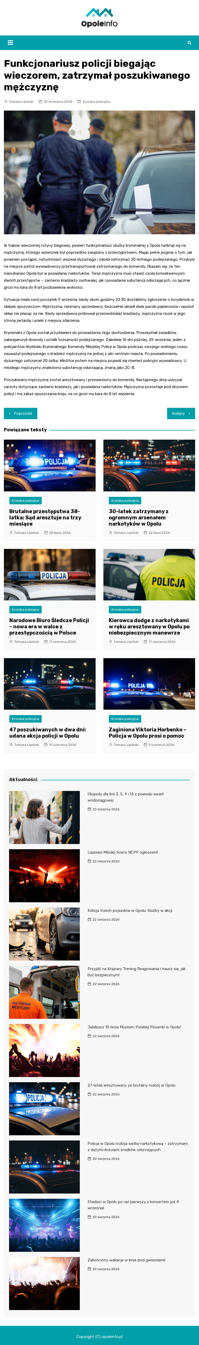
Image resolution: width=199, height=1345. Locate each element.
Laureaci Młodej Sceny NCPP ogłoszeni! (123, 852)
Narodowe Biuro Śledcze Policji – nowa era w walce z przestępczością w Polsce (49, 626)
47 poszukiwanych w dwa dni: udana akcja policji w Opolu (47, 732)
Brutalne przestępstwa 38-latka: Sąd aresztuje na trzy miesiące (45, 517)
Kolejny (178, 413)
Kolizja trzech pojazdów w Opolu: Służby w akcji (130, 910)
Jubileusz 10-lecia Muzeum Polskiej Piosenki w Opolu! (134, 1027)
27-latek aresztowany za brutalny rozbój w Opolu (131, 1085)
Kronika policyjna (96, 102)
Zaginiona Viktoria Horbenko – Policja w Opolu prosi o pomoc (147, 732)
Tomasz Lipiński (21, 102)
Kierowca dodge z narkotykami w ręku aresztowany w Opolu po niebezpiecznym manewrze (149, 626)
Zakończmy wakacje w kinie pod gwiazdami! (126, 1260)
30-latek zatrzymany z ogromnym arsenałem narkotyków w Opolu (139, 517)
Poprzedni (23, 413)
